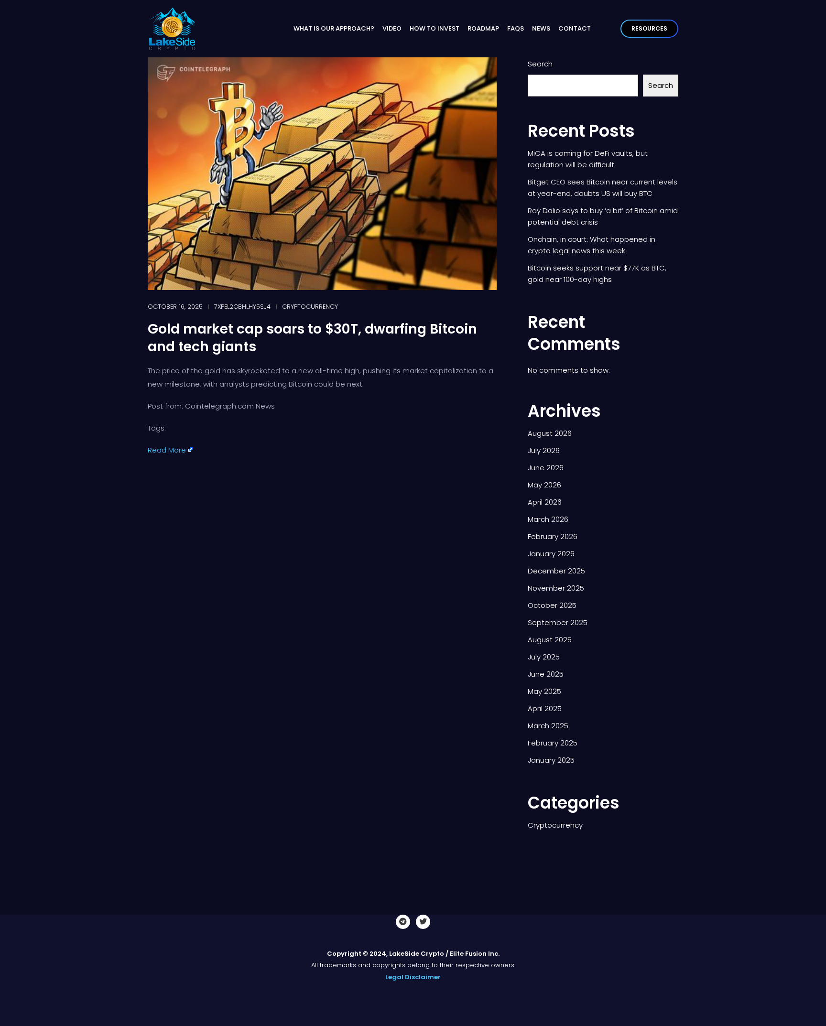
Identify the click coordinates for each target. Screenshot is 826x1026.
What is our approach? (333, 28)
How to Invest (434, 28)
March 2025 (548, 726)
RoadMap (483, 28)
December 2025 (556, 571)
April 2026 (545, 502)
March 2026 (548, 519)
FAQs (515, 28)
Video (392, 28)
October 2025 (552, 605)
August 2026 (550, 433)
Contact (574, 28)
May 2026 (544, 485)
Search (540, 64)
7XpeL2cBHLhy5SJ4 (242, 306)
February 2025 (552, 743)
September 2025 (557, 622)
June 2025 (546, 674)
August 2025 (550, 640)
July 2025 (544, 657)
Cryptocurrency (310, 306)
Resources (649, 28)
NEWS (541, 28)
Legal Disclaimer (413, 977)
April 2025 (545, 708)
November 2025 (556, 588)
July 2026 (544, 450)
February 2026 (552, 536)
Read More (167, 450)
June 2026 (546, 468)
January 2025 (551, 760)
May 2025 (544, 691)
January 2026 (551, 554)
